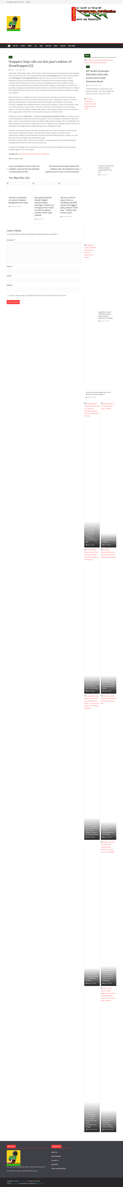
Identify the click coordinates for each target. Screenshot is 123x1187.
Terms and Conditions (58, 1168)
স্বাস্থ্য (41, 46)
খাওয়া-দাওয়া (48, 46)
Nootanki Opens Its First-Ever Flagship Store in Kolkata (108, 539)
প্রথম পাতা (15, 46)
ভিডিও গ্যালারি (71, 46)
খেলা (35, 46)
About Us (54, 1152)
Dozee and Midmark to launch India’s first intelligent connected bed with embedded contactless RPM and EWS (24, 169)
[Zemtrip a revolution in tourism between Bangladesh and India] (18, 184)
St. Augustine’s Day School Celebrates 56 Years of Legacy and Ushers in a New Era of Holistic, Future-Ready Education (92, 827)
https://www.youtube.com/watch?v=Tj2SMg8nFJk (33, 154)
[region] (93, 31)
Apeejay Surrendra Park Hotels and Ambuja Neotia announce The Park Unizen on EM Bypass (108, 974)
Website (10, 285)
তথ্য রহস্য (62, 46)
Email (9, 276)
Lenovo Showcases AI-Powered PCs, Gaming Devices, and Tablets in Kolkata (92, 975)
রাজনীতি (29, 46)
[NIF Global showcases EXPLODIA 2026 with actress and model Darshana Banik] (100, 61)
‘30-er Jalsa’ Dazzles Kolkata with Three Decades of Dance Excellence (98, 393)
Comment (11, 240)
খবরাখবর (23, 46)
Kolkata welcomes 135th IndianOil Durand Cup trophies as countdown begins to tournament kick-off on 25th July (92, 533)
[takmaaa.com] (9, 46)
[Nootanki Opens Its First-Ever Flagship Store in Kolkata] (108, 474)
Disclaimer (54, 1164)
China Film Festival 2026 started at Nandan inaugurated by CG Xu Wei (106, 169)
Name (9, 266)
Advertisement (56, 1156)
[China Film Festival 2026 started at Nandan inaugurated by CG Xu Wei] (90, 170)
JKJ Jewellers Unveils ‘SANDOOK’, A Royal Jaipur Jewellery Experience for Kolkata (105, 315)
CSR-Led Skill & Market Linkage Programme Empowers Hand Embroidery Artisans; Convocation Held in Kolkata (108, 1120)
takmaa (23, 70)
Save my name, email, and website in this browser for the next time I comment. (37, 295)
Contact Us (55, 1160)
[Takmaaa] (93, 8)
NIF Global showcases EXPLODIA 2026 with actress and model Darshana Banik (97, 76)
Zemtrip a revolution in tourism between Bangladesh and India (18, 200)
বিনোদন (55, 46)
